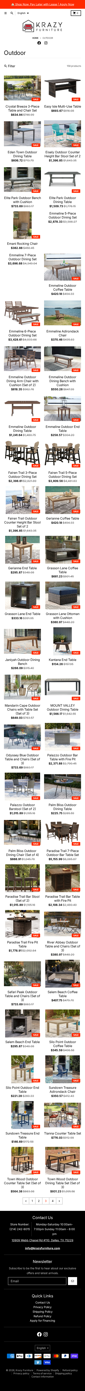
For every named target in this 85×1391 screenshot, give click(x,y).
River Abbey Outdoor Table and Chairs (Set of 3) (62, 946)
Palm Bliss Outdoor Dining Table (62, 807)
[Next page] (59, 1201)
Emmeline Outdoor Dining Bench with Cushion (62, 381)
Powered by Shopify (48, 1370)
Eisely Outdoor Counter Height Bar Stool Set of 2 (62, 154)
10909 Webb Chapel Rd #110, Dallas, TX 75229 (42, 1240)
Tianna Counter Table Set (62, 1133)
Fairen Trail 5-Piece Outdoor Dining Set (62, 475)
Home (35, 38)
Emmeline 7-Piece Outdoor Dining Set (22, 257)
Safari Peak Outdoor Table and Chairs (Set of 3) (22, 996)
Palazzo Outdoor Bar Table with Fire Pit (62, 757)
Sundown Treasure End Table (23, 1135)
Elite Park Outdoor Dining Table (62, 200)
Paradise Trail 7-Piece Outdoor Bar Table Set (62, 853)
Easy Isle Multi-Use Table (62, 106)
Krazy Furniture (24, 1370)
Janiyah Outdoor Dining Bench (22, 662)
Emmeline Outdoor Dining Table (22, 429)
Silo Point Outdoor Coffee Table (62, 1044)
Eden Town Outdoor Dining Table (22, 154)
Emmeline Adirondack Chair (62, 333)
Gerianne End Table (22, 568)
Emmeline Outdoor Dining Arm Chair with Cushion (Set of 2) (23, 381)
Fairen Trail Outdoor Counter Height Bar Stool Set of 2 (22, 522)
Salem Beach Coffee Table (62, 994)
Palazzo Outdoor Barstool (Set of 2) (22, 807)
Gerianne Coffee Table (62, 518)
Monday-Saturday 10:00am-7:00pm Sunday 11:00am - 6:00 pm (54, 1229)
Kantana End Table (62, 660)
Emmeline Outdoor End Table (63, 429)
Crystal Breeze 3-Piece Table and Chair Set (22, 108)
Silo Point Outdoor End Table (22, 1090)
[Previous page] (26, 1201)
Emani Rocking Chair (22, 244)
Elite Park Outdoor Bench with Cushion (22, 200)
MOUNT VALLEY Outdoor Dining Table (62, 707)
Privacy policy (21, 1373)
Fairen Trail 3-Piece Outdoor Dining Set (22, 475)
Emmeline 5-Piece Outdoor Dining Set (63, 215)
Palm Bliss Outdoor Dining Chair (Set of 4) (22, 853)
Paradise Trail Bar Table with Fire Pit (62, 898)
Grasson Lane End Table (22, 614)
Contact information (42, 1376)
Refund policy (70, 1370)
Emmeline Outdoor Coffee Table (62, 287)
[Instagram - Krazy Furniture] (45, 43)
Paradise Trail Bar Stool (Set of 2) (22, 898)
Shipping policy (63, 1373)
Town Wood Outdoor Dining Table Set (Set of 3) (62, 1183)
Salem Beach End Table (22, 1042)
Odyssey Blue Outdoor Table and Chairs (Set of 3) (22, 759)
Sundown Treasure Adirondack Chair (62, 1090)
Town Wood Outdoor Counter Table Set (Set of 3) (22, 1183)
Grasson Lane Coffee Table (62, 570)
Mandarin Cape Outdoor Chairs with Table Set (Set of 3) (22, 709)
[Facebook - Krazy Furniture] (39, 43)
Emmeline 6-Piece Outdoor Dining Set (22, 333)
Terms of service (42, 1373)
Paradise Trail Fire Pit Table (22, 944)
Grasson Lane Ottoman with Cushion (62, 616)
